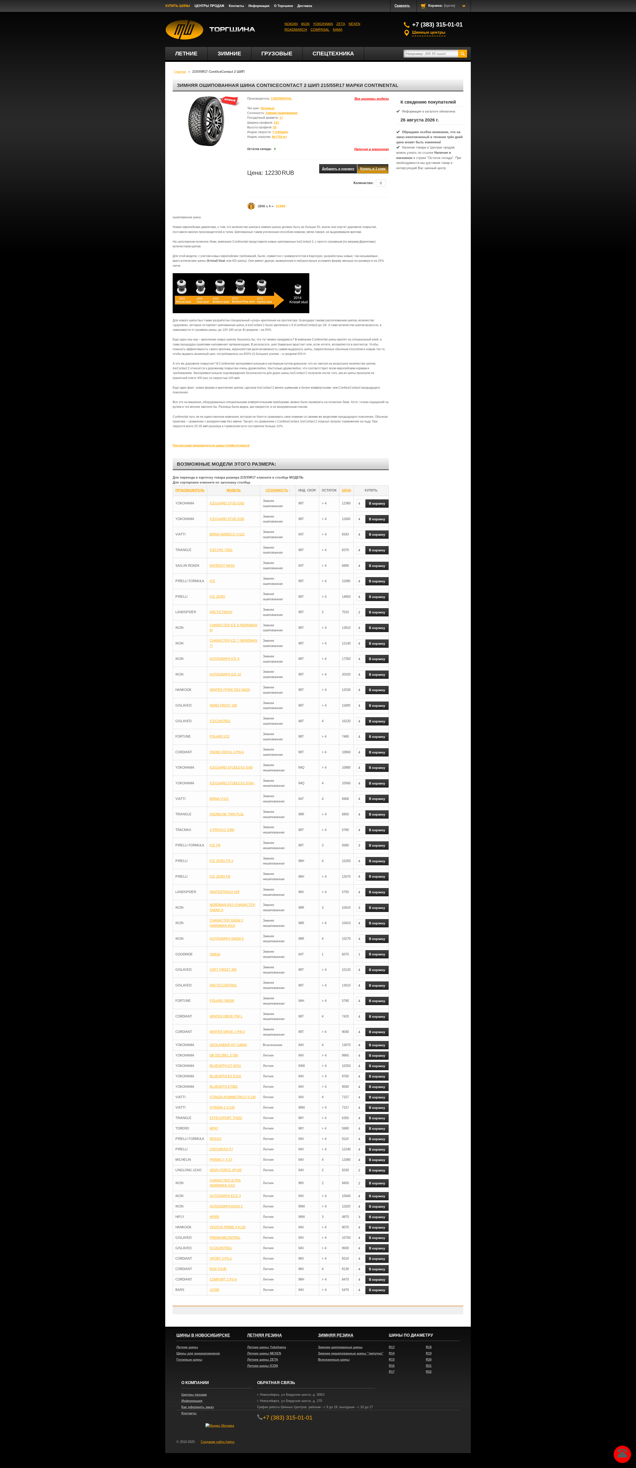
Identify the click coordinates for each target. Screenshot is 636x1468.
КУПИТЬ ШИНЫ (177, 6)
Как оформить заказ (197, 1407)
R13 (392, 1347)
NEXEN (354, 24)
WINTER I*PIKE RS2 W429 (230, 690)
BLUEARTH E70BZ (224, 1087)
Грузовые (276, 53)
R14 (392, 1353)
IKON (305, 24)
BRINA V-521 (219, 799)
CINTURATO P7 (221, 1149)
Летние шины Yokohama (266, 1347)
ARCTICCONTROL (223, 985)
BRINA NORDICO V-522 (227, 534)
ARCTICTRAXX (221, 612)
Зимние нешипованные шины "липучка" (350, 1353)
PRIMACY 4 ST (221, 1160)
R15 (392, 1359)
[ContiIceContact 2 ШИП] (206, 121)
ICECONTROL (220, 721)
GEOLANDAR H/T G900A (228, 1045)
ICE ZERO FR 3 (221, 861)
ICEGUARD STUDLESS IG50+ (232, 783)
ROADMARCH (295, 30)
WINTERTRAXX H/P (225, 892)
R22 (429, 1372)
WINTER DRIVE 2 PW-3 (227, 1032)
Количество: (363, 183)
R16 (392, 1366)
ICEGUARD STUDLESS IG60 (231, 767)
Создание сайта (218, 1442)
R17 (392, 1372)
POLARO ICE (220, 736)
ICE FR (215, 845)
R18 (429, 1347)
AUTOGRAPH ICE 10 (225, 674)
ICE (212, 581)
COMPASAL (320, 30)
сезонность (277, 490)
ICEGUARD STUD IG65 (227, 503)
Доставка (304, 6)
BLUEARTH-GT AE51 (225, 1066)
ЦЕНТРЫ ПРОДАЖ (209, 6)
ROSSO (215, 1139)
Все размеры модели (372, 99)
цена (346, 490)
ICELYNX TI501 (221, 550)
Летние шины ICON (262, 1366)
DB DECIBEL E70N (224, 1055)
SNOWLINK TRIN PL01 (227, 814)
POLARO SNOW (222, 1001)
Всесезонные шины (334, 1359)
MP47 (214, 1128)
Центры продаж (194, 1394)
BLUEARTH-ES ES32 (225, 1076)
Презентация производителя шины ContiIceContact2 (211, 445)
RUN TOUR (218, 1269)
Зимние (229, 53)
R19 (429, 1353)
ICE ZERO (217, 597)
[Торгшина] (210, 30)
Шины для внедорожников (198, 1353)
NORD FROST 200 (223, 705)
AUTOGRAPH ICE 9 (224, 659)
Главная (180, 72)
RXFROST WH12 (222, 565)
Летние (186, 53)
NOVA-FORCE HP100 (225, 1170)
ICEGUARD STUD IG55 (227, 519)
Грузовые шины (189, 1359)
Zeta (340, 24)
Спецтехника (333, 53)
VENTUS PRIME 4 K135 (227, 1227)
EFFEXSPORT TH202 (226, 1118)
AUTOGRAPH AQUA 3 (226, 1206)
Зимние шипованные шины (340, 1347)
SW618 (215, 954)
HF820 (214, 1217)
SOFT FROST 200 (223, 970)
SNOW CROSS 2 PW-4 (227, 752)
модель (234, 490)
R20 (429, 1359)
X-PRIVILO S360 (222, 830)
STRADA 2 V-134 (222, 1107)
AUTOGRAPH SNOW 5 (227, 939)
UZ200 (214, 1290)
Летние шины (187, 1347)
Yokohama (323, 24)
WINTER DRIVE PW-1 (226, 1016)
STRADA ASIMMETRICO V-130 (233, 1097)
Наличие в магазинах (371, 149)
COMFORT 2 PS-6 (223, 1279)
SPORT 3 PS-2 (221, 1258)
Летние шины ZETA (262, 1359)
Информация (259, 6)
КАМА (337, 30)
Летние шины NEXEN (264, 1353)
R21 (429, 1366)
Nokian (291, 24)
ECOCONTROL (221, 1248)
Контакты (236, 6)
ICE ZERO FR (220, 876)
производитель (189, 490)
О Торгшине (283, 6)
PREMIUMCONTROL (225, 1238)
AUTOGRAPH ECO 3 (225, 1196)
